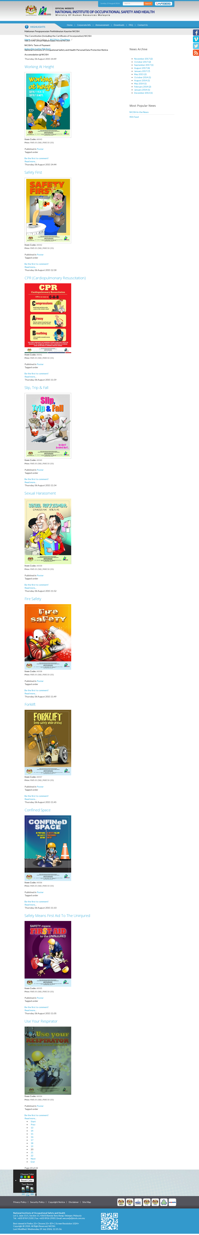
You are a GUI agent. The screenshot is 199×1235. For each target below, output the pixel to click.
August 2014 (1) (142, 80)
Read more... (30, 161)
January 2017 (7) (142, 71)
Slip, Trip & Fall (36, 387)
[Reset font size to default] (27, 1190)
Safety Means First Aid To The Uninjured (57, 915)
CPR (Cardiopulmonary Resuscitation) (55, 277)
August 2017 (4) (142, 68)
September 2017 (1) (143, 65)
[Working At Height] (48, 104)
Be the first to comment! (37, 158)
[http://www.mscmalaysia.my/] (138, 1202)
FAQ (131, 25)
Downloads (119, 25)
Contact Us (143, 25)
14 (32, 1130)
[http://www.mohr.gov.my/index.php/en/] (146, 1202)
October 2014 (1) (142, 77)
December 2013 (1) (143, 92)
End (33, 1161)
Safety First (33, 172)
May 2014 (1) (140, 83)
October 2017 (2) (142, 61)
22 (32, 1155)
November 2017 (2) (143, 58)
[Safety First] (48, 210)
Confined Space (38, 809)
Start (33, 1121)
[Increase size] (23, 1190)
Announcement (102, 25)
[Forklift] (48, 742)
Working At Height (39, 66)
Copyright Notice (56, 1202)
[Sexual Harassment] (48, 531)
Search (148, 3)
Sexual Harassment (40, 493)
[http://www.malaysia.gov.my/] (121, 1202)
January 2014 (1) (142, 89)
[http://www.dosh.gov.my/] (155, 1202)
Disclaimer (74, 1202)
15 (32, 1133)
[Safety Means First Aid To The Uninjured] (48, 953)
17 (32, 1140)
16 (32, 1137)
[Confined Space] (48, 848)
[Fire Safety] (48, 636)
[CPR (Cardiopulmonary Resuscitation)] (48, 318)
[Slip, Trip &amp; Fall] (48, 425)
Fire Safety (33, 598)
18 (32, 1143)
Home (69, 25)
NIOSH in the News (139, 112)
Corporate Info (84, 25)
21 (32, 1152)
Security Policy (37, 1202)
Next (33, 1158)
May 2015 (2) (140, 74)
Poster (40, 149)
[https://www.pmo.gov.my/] (129, 1202)
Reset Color (27, 1180)
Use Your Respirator (41, 1021)
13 (32, 1127)
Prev (33, 1124)
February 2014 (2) (142, 86)
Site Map (86, 1202)
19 (32, 1146)
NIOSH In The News (60, 39)
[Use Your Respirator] (48, 1060)
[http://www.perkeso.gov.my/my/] (164, 1202)
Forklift (30, 704)
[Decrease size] (32, 1190)
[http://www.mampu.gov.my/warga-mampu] (172, 1202)
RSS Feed (134, 117)
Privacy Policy (19, 1202)
